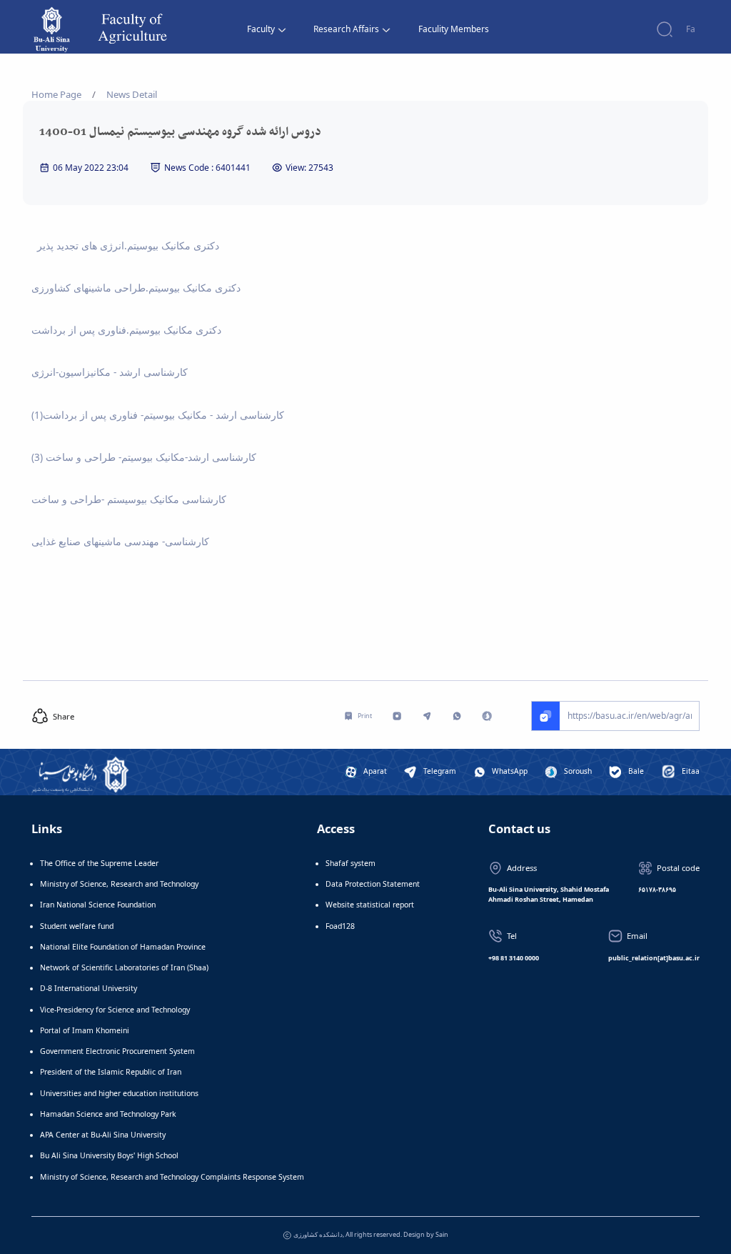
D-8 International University (88, 988)
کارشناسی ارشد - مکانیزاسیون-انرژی (109, 372)
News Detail (131, 94)
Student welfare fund (77, 926)
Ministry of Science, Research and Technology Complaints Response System (172, 1177)
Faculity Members (453, 29)
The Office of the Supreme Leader (99, 863)
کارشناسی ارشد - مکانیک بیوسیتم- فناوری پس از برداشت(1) (157, 415)
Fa (690, 29)
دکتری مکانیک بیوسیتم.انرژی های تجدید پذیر (126, 245)
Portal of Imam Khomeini (84, 1030)
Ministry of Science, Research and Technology (119, 884)
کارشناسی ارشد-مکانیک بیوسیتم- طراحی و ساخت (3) (143, 457)
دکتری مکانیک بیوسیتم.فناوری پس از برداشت (126, 330)
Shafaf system (350, 863)
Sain (441, 1234)
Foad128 (340, 926)
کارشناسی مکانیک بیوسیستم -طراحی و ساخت (128, 499)
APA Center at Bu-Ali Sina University (103, 1135)
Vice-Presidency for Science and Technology (115, 1010)
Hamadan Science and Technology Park (108, 1114)
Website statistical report (370, 905)
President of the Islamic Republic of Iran (110, 1072)
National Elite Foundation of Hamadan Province (123, 947)
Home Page (56, 94)
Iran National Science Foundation (98, 905)
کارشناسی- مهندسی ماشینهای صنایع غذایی (120, 541)
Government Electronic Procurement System (117, 1051)
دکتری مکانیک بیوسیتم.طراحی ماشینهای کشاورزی (136, 288)
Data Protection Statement (373, 884)
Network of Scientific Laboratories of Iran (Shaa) (124, 967)
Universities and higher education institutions (119, 1093)
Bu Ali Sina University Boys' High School (109, 1155)
